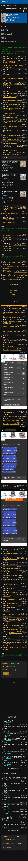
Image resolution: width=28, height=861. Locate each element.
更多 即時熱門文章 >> (14, 830)
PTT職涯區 (3, 5)
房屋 (10, 663)
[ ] (7, 722)
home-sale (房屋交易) (12, 5)
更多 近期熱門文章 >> (14, 768)
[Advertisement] (14, 698)
